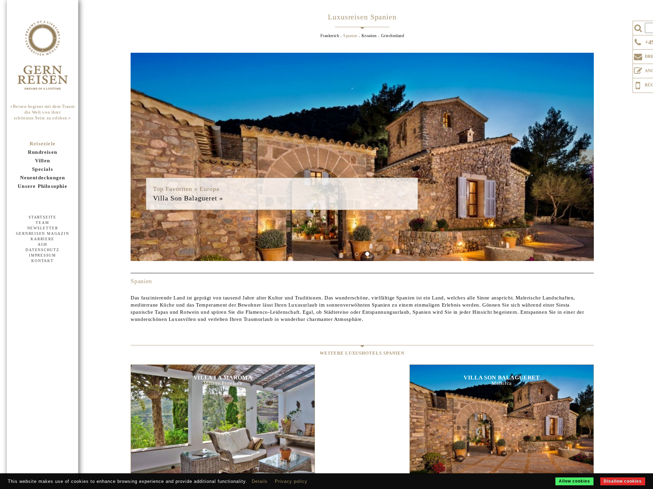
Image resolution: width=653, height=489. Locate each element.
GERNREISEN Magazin (42, 233)
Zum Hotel (223, 411)
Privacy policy (291, 481)
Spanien (350, 35)
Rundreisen (42, 152)
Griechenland (392, 35)
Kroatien (369, 35)
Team (42, 223)
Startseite (42, 217)
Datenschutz (42, 250)
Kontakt (42, 261)
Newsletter (42, 228)
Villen (42, 160)
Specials (42, 169)
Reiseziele (42, 143)
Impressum (42, 255)
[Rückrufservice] (638, 84)
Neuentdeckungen (42, 177)
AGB (42, 244)
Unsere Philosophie (42, 186)
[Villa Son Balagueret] (362, 157)
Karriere (42, 239)
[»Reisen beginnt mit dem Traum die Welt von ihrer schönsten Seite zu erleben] (42, 55)
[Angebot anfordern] (638, 69)
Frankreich (329, 35)
